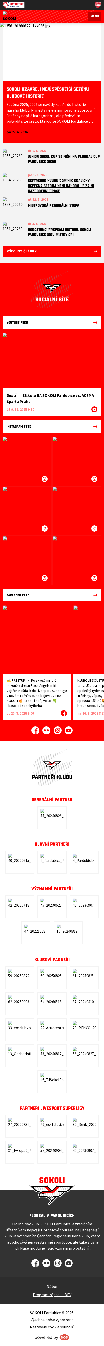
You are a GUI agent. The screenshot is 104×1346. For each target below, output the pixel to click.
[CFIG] (35, 932)
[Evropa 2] (19, 1152)
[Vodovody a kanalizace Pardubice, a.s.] (19, 977)
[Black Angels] (52, 817)
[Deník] (84, 1126)
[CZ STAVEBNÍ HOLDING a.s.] (19, 862)
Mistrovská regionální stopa (53, 205)
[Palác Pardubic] (84, 1003)
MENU (95, 16)
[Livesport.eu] (19, 1126)
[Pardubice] (52, 862)
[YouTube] (69, 730)
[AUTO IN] (84, 906)
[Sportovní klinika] (19, 1003)
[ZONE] (84, 1055)
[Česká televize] (52, 1126)
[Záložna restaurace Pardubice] (68, 932)
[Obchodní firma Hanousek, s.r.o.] (19, 1055)
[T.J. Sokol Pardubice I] (52, 1081)
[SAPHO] (84, 977)
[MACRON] (52, 977)
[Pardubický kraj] (84, 862)
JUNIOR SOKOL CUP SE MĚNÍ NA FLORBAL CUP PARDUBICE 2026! (64, 159)
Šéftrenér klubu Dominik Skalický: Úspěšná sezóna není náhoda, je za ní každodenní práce (61, 186)
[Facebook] (35, 730)
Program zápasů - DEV (52, 1294)
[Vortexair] (19, 906)
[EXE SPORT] (84, 1152)
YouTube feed (17, 322)
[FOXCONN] (52, 1003)
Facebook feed (18, 595)
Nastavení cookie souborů (52, 1326)
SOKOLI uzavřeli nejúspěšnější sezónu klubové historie (48, 93)
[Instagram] (58, 730)
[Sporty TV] (52, 1152)
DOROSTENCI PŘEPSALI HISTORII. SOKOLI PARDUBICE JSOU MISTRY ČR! (59, 232)
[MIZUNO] (52, 1055)
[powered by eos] (52, 1337)
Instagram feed (19, 426)
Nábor (52, 1286)
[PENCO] (84, 1029)
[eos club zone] (19, 1029)
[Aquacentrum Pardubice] (52, 1029)
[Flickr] (46, 730)
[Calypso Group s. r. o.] (52, 906)
